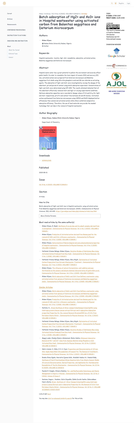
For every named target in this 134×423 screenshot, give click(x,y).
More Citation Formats (48, 216)
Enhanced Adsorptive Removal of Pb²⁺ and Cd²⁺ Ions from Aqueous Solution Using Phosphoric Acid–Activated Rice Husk (68, 340)
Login (128, 3)
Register (121, 3)
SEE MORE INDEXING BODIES (117, 92)
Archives (9, 19)
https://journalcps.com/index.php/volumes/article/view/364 (76, 211)
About (9, 46)
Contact (11, 57)
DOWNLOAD (46, 160)
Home (41, 14)
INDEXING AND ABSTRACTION (17, 41)
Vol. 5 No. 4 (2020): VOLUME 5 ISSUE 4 (66, 14)
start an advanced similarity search (60, 398)
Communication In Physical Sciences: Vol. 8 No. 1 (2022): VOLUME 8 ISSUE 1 (68, 354)
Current (9, 13)
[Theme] (115, 3)
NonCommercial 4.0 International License (113, 38)
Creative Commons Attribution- (113, 33)
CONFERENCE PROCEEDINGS (16, 30)
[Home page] (4, 3)
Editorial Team (13, 53)
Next (49, 394)
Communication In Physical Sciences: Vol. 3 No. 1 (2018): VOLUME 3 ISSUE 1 (73, 281)
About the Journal (14, 50)
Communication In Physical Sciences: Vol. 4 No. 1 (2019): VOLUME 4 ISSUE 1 (68, 273)
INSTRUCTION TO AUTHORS (16, 35)
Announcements (11, 24)
